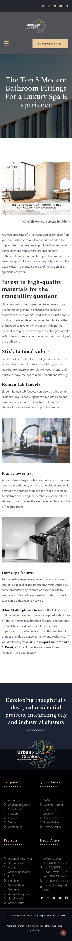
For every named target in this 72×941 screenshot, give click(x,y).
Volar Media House (34, 925)
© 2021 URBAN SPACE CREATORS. (22, 915)
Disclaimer (60, 915)
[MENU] (6, 43)
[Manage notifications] (63, 933)
